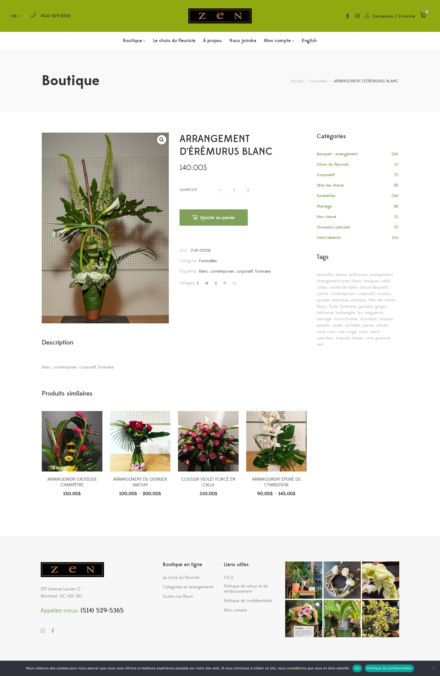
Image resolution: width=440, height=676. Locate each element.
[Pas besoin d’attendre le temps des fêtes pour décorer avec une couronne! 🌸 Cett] (342, 580)
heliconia (325, 312)
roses (363, 332)
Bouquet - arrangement (337, 154)
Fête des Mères (330, 185)
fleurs (322, 306)
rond (321, 332)
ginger (381, 306)
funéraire (263, 271)
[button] (161, 139)
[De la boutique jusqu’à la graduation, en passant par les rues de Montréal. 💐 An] (303, 618)
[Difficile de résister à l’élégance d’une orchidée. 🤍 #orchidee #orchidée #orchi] (380, 580)
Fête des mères (381, 300)
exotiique (340, 300)
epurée (323, 300)
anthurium (358, 274)
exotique (358, 300)
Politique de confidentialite (389, 668)
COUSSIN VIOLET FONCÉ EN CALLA (208, 482)
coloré (322, 294)
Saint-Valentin (329, 237)
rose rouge (346, 332)
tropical (342, 338)
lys (360, 312)
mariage (324, 319)
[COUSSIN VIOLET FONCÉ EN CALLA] (208, 441)
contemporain (222, 271)
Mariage (324, 206)
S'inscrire (406, 16)
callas (322, 287)
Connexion (383, 16)
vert (320, 344)
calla (385, 281)
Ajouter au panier (217, 218)
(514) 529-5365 (56, 15)
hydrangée (345, 312)
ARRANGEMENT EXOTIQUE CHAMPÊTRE (72, 482)
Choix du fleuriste (332, 164)
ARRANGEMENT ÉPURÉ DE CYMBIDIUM (276, 482)
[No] (433, 668)
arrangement (381, 274)
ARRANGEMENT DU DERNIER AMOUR (140, 482)
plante (382, 325)
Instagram (357, 16)
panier (368, 325)
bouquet (371, 281)
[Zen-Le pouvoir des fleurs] (220, 16)
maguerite (374, 312)
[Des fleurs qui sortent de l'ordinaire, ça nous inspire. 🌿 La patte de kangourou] (380, 618)
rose (331, 332)
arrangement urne (333, 281)
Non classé (326, 216)
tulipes (358, 338)
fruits (333, 306)
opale (337, 325)
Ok (357, 668)
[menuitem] (309, 40)
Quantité (188, 190)
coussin (384, 294)
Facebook (347, 16)
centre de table (343, 287)
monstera (368, 319)
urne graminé (378, 338)
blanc (203, 271)
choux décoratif (374, 287)
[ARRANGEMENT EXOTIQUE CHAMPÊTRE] (72, 441)
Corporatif (326, 174)
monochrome (346, 319)
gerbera (366, 306)
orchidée (353, 325)
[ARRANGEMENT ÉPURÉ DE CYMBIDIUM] (276, 441)
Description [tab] (57, 343)
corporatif (244, 271)
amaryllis (325, 274)
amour (341, 274)
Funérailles (208, 260)
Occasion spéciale (333, 227)
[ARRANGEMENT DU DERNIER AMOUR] (140, 441)
